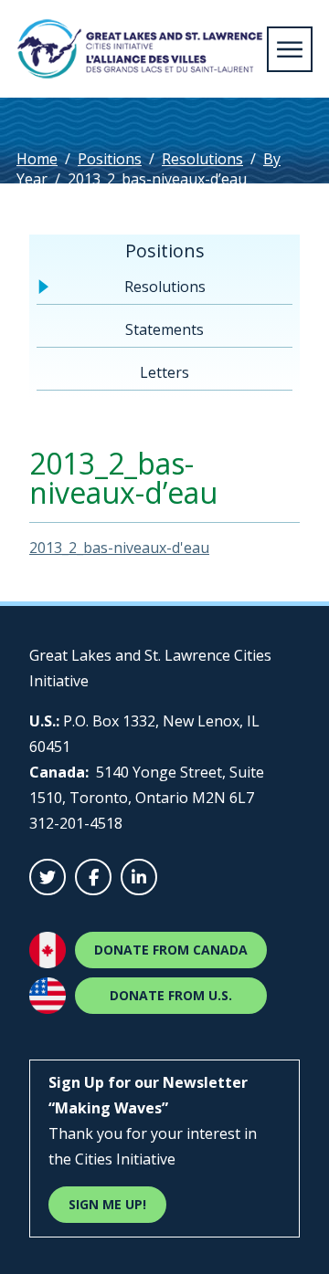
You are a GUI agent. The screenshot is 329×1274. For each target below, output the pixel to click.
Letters (164, 372)
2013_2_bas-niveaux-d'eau (119, 548)
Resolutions (202, 159)
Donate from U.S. (171, 995)
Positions (110, 159)
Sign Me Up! (107, 1204)
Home (37, 159)
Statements (164, 329)
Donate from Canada (171, 949)
